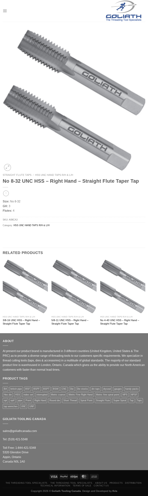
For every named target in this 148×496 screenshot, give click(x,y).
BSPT (46, 388)
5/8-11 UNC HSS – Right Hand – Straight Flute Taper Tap (69, 322)
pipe (20, 400)
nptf (12, 400)
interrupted (41, 394)
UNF (31, 406)
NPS (125, 394)
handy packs (132, 388)
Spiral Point (86, 400)
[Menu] (5, 10)
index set (28, 394)
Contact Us (101, 485)
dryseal (107, 388)
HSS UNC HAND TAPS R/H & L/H (54, 175)
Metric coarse (58, 394)
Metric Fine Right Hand (81, 394)
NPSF (134, 394)
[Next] (145, 296)
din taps (96, 388)
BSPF (36, 388)
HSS (17, 394)
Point (28, 400)
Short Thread (70, 400)
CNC (64, 388)
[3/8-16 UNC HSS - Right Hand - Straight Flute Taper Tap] (25, 286)
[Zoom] (7, 167)
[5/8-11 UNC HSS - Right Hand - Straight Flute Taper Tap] (74, 286)
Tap (131, 400)
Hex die (8, 394)
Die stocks (82, 388)
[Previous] (3, 296)
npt (5, 400)
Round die (54, 400)
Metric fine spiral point (107, 394)
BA (5, 388)
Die (71, 388)
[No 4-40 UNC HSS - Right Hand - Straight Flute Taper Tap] (122, 286)
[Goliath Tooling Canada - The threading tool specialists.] (124, 11)
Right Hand (40, 400)
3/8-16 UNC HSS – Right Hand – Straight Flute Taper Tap (21, 322)
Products (116, 483)
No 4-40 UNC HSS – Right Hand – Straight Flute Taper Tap (119, 322)
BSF (27, 388)
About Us (101, 483)
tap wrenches (11, 406)
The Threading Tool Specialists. (27, 483)
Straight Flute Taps (17, 175)
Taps (139, 400)
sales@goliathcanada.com (20, 431)
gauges (118, 388)
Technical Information (55, 485)
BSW (55, 388)
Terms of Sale (82, 485)
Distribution (133, 483)
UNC (23, 406)
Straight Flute (103, 400)
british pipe (16, 388)
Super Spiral (119, 400)
